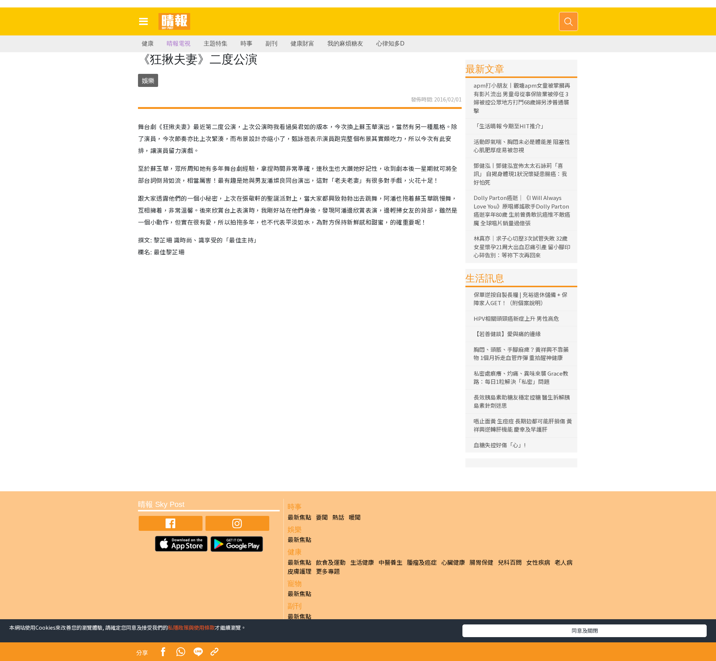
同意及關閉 (585, 630)
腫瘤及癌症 (422, 562)
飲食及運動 (331, 562)
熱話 (338, 517)
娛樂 (148, 80)
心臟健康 (453, 562)
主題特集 (215, 43)
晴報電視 (179, 43)
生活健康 (362, 562)
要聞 (322, 517)
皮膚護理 (299, 571)
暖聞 (355, 517)
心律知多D (390, 43)
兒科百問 (510, 562)
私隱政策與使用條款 (191, 627)
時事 (246, 43)
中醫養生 (390, 562)
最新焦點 (299, 517)
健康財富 (302, 43)
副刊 (271, 43)
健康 (148, 43)
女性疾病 (538, 562)
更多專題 (328, 571)
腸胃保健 (481, 562)
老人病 (563, 562)
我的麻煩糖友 (345, 43)
